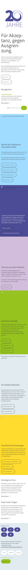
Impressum (19, 552)
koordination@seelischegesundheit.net (11, 547)
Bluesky (11, 534)
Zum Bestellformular (6, 345)
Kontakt (4, 552)
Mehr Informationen (6, 179)
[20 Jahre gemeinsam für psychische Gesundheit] (14, 19)
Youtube (17, 529)
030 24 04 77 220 (6, 545)
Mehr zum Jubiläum (6, 228)
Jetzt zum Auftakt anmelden (7, 165)
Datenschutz (11, 552)
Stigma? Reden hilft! (6, 466)
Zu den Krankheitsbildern (7, 471)
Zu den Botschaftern (6, 350)
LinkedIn (4, 534)
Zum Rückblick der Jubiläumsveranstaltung (10, 233)
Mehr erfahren (5, 77)
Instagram (11, 529)
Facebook (4, 529)
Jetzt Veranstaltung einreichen (8, 170)
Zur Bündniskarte (5, 82)
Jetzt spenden (21, 566)
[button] (4, 108)
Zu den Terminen (5, 287)
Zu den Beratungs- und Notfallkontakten (10, 461)
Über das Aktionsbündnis (7, 411)
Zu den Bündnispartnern (7, 406)
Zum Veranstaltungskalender (7, 175)
